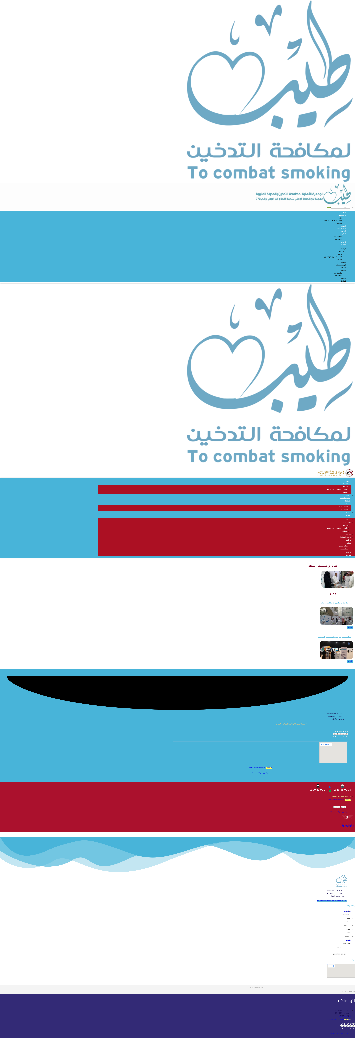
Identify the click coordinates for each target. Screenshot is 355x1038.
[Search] (329, 207)
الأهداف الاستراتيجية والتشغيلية (333, 220)
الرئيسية (343, 248)
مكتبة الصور (338, 239)
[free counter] (340, 737)
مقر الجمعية (348, 825)
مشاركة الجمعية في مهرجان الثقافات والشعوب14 (334, 636)
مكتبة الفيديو (338, 236)
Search (353, 207)
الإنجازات (339, 223)
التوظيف (343, 278)
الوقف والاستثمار (341, 264)
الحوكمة (343, 262)
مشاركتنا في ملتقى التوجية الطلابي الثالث (334, 602)
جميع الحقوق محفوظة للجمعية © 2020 (260, 773)
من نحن (340, 217)
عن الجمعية (342, 215)
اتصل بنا (343, 244)
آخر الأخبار (343, 267)
